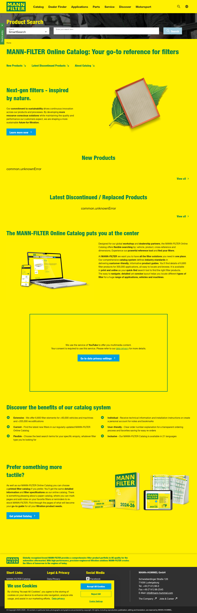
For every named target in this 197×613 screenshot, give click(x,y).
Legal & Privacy (58, 572)
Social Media (95, 572)
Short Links (14, 572)
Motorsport (143, 6)
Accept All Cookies (96, 586)
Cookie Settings (96, 601)
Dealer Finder (57, 6)
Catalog (38, 6)
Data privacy (58, 598)
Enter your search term (64, 28)
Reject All (96, 593)
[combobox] (106, 30)
